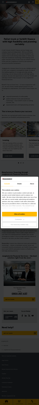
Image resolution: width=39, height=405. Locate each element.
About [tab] (32, 184)
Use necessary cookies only (19, 224)
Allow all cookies (19, 214)
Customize (18, 219)
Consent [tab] (7, 184)
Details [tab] (19, 184)
